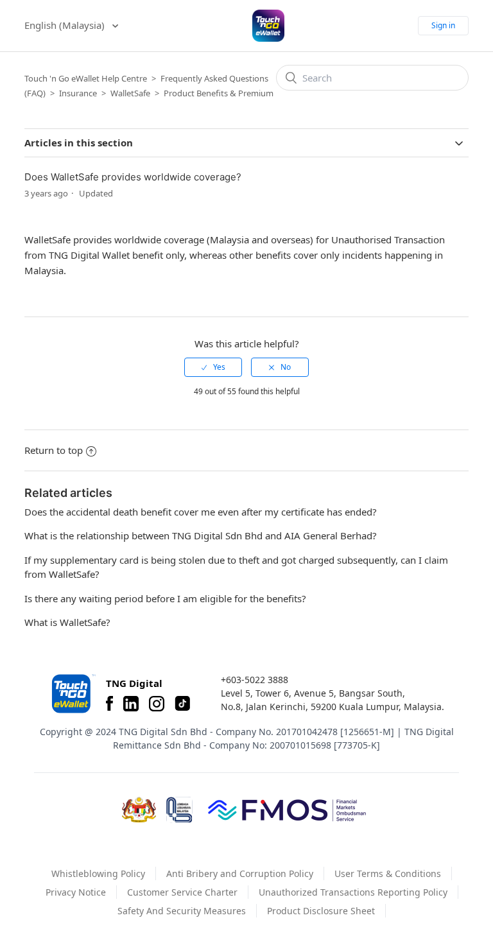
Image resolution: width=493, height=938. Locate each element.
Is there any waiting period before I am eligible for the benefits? (165, 598)
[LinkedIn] (131, 703)
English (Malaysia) (65, 25)
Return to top (53, 450)
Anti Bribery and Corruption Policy (239, 873)
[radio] (213, 367)
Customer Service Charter (182, 892)
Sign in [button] (443, 25)
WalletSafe (130, 93)
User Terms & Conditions (387, 873)
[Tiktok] (182, 703)
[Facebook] (109, 703)
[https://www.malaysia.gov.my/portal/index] (139, 809)
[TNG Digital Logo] (268, 26)
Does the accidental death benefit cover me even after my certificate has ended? (200, 511)
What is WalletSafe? (67, 622)
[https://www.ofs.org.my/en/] (287, 810)
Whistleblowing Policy (98, 873)
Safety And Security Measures (181, 911)
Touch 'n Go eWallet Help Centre (85, 78)
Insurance (78, 93)
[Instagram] (156, 703)
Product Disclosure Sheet (321, 911)
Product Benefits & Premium (218, 93)
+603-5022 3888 (254, 679)
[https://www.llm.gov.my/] (179, 810)
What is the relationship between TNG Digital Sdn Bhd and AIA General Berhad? (200, 535)
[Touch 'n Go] (72, 694)
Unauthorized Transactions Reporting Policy (353, 892)
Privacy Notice (76, 892)
